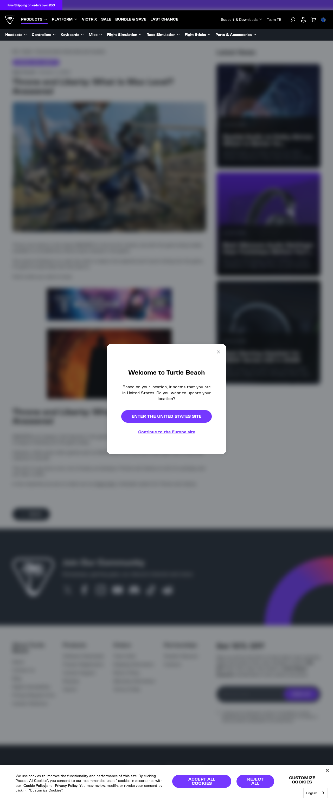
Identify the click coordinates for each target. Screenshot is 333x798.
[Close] (327, 770)
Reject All (255, 781)
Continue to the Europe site (166, 431)
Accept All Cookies (201, 781)
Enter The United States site (166, 416)
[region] (166, 781)
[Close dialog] (218, 352)
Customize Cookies (302, 779)
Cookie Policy (34, 785)
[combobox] (315, 793)
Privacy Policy (66, 785)
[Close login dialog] (214, 520)
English (311, 793)
